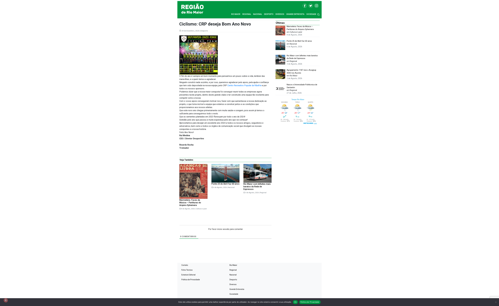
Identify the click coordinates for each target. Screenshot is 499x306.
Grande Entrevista (295, 14)
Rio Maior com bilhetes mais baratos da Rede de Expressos (257, 186)
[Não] (495, 302)
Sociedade (311, 14)
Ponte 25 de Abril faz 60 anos (225, 184)
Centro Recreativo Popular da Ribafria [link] (244, 85)
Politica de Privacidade (190, 280)
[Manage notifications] (6, 300)
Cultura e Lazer (201, 209)
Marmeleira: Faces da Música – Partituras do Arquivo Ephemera (190, 202)
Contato (184, 265)
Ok (295, 302)
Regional (246, 14)
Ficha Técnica (186, 270)
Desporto (268, 14)
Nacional (257, 14)
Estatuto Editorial (188, 275)
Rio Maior (235, 14)
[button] (318, 14)
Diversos (279, 14)
